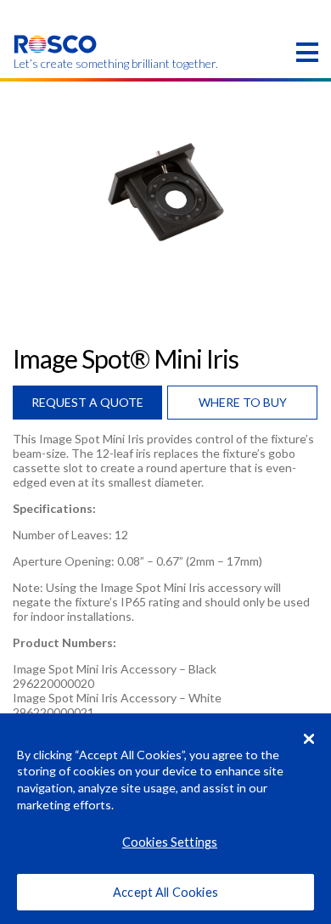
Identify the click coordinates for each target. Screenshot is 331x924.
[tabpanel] (165, 194)
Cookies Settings (169, 842)
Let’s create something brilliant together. (56, 64)
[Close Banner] (309, 739)
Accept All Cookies (165, 892)
